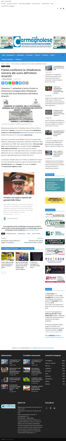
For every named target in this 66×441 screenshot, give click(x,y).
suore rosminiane (36, 233)
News (52, 3)
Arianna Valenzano (7, 79)
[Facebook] (58, 8)
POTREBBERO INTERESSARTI (10, 248)
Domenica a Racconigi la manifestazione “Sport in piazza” (33, 241)
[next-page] (5, 273)
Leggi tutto (17, 214)
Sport (52, 55)
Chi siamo (3, 3)
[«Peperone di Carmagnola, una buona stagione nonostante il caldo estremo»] (48, 88)
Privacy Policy (21, 418)
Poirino (37, 55)
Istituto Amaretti (28, 132)
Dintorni (45, 55)
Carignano (20, 55)
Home (3, 55)
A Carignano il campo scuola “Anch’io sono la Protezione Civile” (37, 379)
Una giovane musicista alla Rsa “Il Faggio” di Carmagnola (10, 241)
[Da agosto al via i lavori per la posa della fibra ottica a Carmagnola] (4, 379)
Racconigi (29, 55)
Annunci (18, 59)
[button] (63, 55)
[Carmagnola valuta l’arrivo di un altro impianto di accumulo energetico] (48, 112)
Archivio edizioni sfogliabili (25, 3)
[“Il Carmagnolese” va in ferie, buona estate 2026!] (48, 68)
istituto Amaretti (21, 233)
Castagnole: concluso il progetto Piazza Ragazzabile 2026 (37, 388)
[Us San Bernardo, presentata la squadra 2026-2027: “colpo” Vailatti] (4, 386)
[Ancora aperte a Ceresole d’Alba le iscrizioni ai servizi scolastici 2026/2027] (26, 370)
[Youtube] (63, 8)
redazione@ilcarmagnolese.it (53, 332)
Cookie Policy (30, 418)
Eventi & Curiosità (7, 59)
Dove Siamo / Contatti (12, 3)
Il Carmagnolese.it (10, 439)
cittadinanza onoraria (11, 233)
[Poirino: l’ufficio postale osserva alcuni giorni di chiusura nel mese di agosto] (7, 256)
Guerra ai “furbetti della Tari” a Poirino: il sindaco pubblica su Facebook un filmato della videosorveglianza (22, 266)
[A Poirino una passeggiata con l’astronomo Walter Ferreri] (36, 256)
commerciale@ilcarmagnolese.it (54, 337)
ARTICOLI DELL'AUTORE (27, 248)
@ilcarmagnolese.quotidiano (41, 348)
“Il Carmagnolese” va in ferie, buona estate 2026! (58, 68)
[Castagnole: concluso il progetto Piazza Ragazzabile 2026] (26, 388)
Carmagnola (10, 55)
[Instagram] (60, 8)
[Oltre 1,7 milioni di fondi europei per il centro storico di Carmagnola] (48, 153)
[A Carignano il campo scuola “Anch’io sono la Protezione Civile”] (26, 379)
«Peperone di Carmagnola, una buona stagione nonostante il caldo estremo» (58, 90)
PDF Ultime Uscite (36, 3)
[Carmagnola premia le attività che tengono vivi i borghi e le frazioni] (48, 132)
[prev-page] (2, 273)
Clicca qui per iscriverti (32, 230)
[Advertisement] (33, 23)
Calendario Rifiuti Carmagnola (8, 6)
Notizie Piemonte (45, 3)
